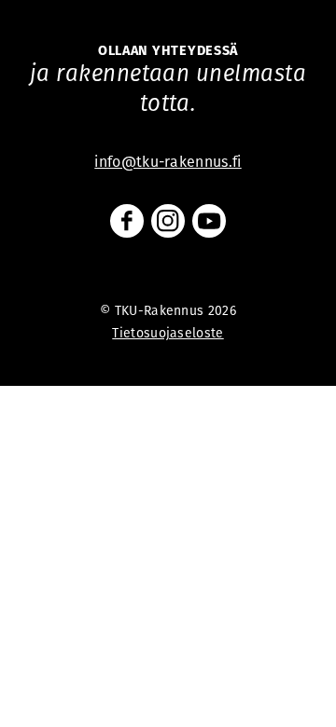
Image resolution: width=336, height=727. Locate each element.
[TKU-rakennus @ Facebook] (127, 221)
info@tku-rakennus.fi (167, 161)
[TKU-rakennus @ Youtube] (209, 221)
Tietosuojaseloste (167, 332)
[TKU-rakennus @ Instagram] (168, 221)
